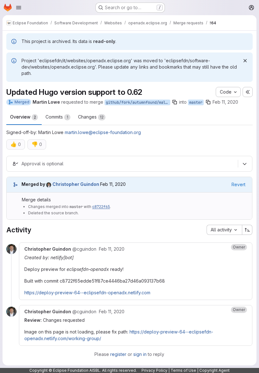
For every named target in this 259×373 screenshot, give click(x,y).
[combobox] (224, 230)
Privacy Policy (154, 370)
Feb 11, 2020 (225, 102)
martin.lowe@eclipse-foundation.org (103, 132)
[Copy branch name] (174, 102)
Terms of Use (183, 370)
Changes (91, 116)
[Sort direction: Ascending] (247, 230)
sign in (140, 354)
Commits (56, 116)
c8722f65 (101, 206)
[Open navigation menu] (19, 8)
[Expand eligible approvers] (244, 164)
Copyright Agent (214, 370)
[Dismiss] (245, 60)
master (195, 102)
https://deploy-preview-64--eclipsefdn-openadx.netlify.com (87, 292)
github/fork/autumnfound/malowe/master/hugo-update (138, 102)
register (118, 354)
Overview (23, 116)
